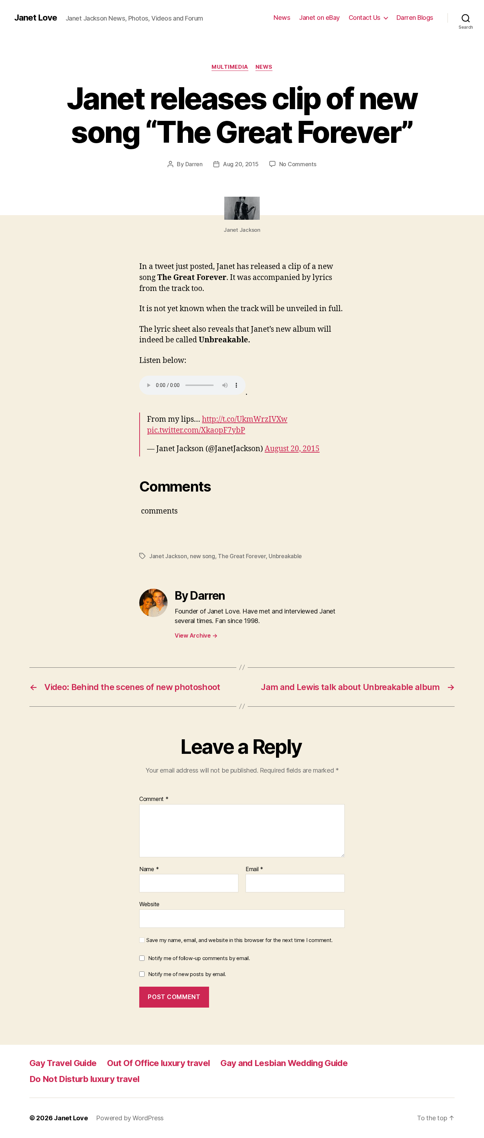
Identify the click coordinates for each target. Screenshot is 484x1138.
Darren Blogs (414, 17)
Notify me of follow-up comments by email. (199, 958)
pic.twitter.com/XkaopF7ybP (196, 430)
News (282, 17)
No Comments (297, 164)
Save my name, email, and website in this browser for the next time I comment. (239, 940)
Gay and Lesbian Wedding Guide (284, 1063)
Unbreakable (285, 556)
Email (254, 869)
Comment (154, 799)
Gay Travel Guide (62, 1063)
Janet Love (35, 17)
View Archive (196, 635)
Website (149, 904)
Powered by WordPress (130, 1118)
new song (202, 556)
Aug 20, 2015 (241, 164)
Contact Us (365, 17)
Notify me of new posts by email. (187, 974)
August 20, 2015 (292, 449)
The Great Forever (241, 556)
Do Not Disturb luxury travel (84, 1079)
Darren (194, 164)
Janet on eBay (319, 17)
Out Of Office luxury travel (158, 1063)
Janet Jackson (168, 556)
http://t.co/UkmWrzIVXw (244, 419)
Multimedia (230, 67)
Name (149, 869)
